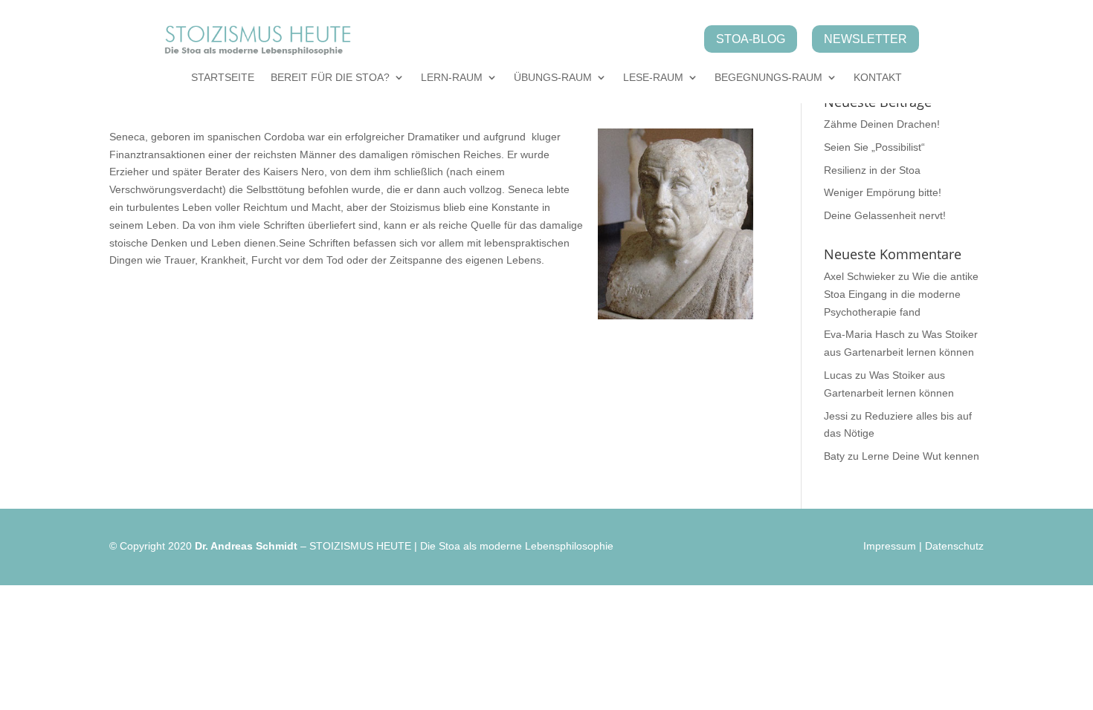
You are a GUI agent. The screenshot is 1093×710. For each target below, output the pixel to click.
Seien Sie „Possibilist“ (874, 147)
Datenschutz (954, 546)
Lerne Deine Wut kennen (920, 456)
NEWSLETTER (865, 39)
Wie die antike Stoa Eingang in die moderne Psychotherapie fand (901, 294)
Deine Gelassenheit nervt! (885, 215)
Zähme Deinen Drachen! (882, 124)
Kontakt (878, 77)
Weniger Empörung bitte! (882, 192)
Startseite (222, 77)
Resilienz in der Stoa (872, 170)
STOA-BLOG (750, 39)
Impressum (889, 546)
